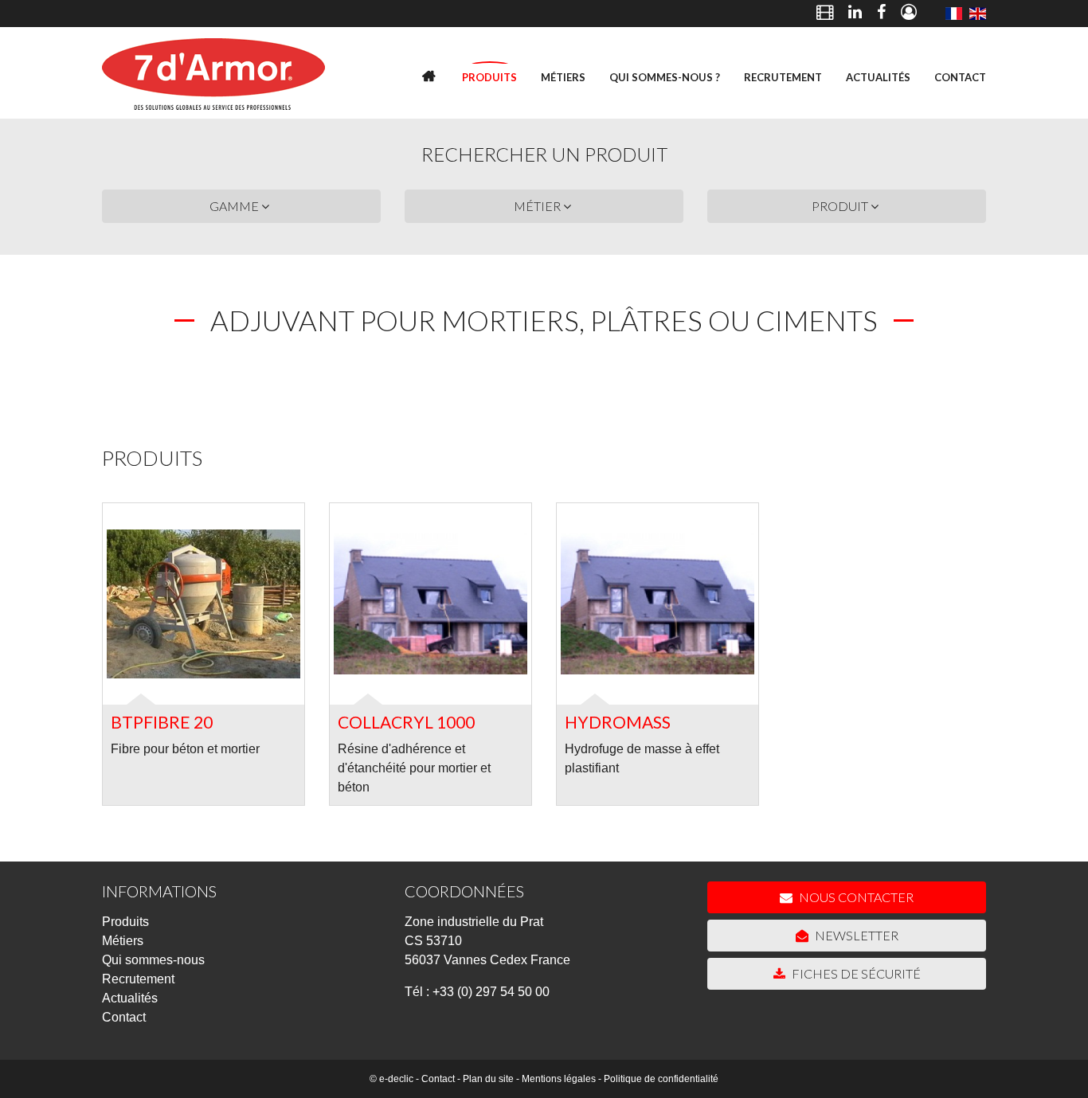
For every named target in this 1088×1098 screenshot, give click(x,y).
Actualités (878, 77)
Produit (841, 205)
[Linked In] (855, 13)
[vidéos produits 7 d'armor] (824, 13)
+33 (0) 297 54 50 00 (491, 991)
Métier (538, 205)
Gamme (235, 205)
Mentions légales (559, 1078)
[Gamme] (953, 13)
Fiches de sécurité (855, 973)
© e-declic (391, 1078)
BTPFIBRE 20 (162, 722)
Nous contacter (855, 897)
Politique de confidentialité (661, 1078)
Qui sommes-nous (153, 960)
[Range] (977, 13)
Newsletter (855, 935)
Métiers (563, 77)
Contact (960, 77)
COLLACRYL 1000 (406, 722)
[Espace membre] (909, 13)
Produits (489, 77)
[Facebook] (881, 13)
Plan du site (488, 1078)
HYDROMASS (618, 722)
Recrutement (783, 77)
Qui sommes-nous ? (664, 77)
